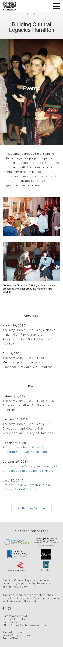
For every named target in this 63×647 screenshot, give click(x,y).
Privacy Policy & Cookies (16, 635)
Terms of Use (10, 638)
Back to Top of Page (33, 531)
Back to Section (33, 508)
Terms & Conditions (13, 632)
